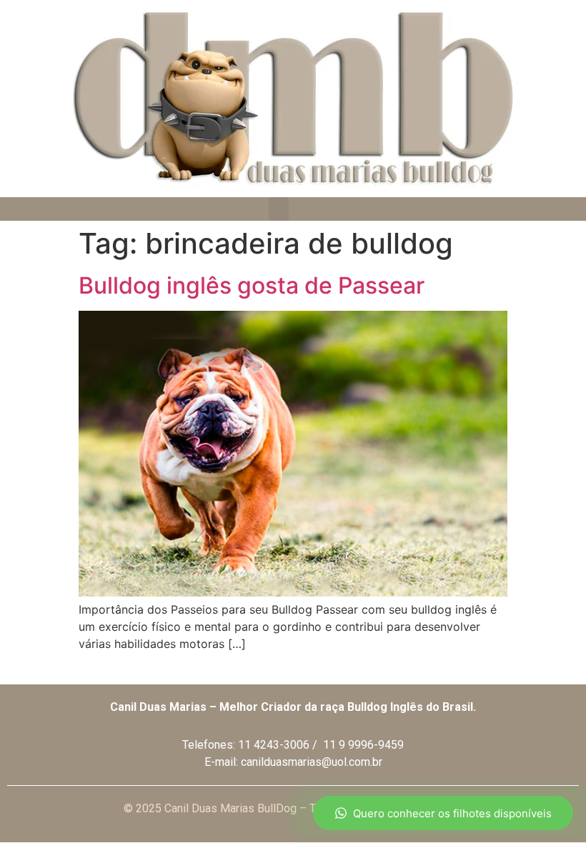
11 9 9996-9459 (363, 745)
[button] (279, 209)
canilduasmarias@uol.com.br (311, 762)
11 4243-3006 (273, 745)
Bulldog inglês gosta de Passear (251, 285)
